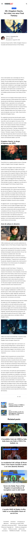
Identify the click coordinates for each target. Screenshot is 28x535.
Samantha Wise (14, 36)
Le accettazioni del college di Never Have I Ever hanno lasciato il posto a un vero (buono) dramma (14, 464)
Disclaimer (13, 521)
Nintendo (5, 472)
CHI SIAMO (6, 521)
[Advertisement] (14, 61)
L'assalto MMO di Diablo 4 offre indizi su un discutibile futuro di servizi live (14, 511)
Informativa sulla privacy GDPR (9, 525)
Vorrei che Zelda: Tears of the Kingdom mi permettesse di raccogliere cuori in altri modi (14, 488)
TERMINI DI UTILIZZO (14, 530)
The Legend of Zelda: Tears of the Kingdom (13, 474)
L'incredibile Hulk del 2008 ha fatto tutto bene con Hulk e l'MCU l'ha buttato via (14, 441)
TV (17, 449)
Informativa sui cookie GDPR (17, 523)
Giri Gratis (23, 530)
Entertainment (6, 449)
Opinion (14, 8)
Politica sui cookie (13, 529)
